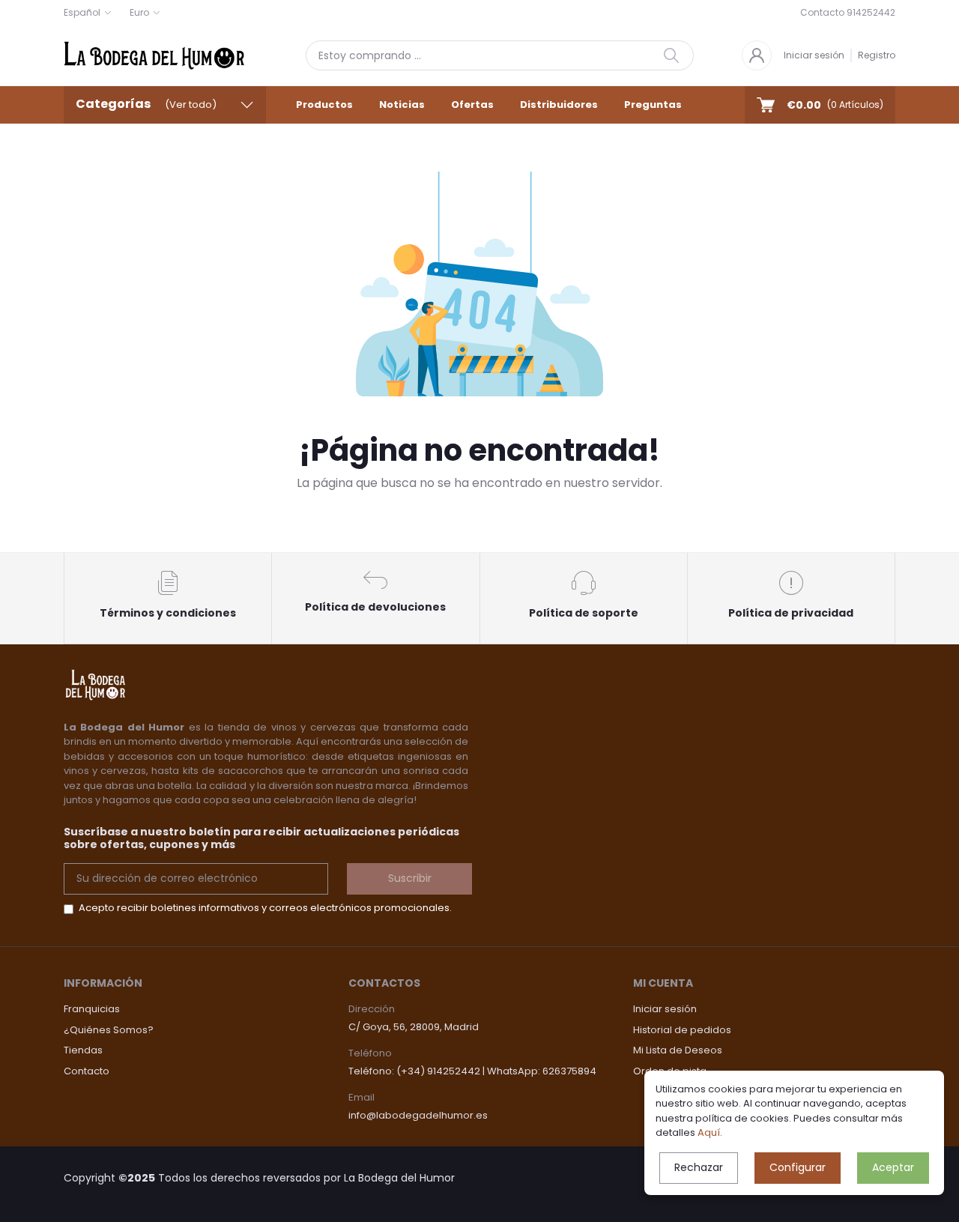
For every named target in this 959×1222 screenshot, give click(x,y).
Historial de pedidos (682, 1030)
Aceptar (893, 1167)
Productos (324, 104)
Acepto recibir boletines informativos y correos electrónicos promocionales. (265, 908)
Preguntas (653, 104)
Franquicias (92, 1009)
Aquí (709, 1132)
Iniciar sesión (814, 55)
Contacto (86, 1071)
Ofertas (472, 104)
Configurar (797, 1167)
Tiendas (83, 1050)
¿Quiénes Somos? (109, 1030)
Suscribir (410, 878)
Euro (139, 12)
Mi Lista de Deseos (677, 1050)
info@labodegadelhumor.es (418, 1115)
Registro (876, 55)
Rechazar (698, 1167)
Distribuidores (559, 104)
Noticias (402, 104)
